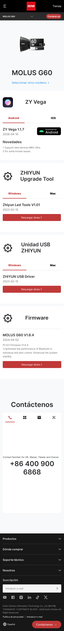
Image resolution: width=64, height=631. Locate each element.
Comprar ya (54, 16)
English (9, 578)
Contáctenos (44, 624)
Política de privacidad (13, 617)
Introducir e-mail (34, 617)
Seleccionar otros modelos (29, 82)
